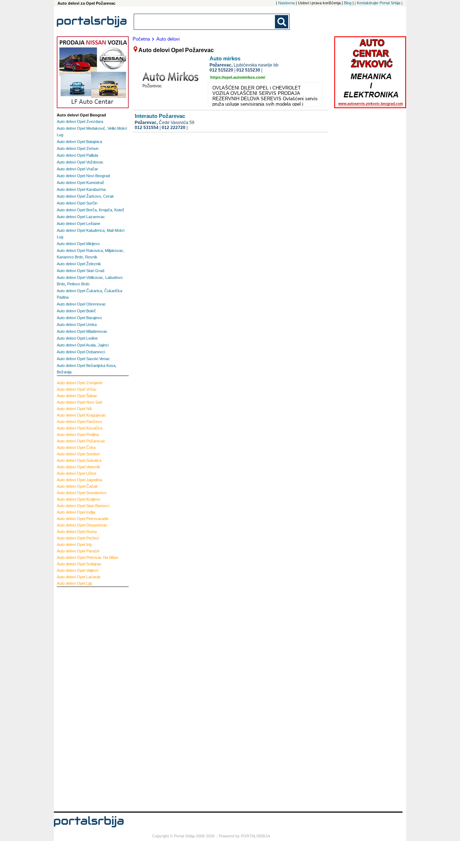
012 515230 (248, 70)
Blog (347, 3)
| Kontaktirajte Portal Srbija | (378, 3)
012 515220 (221, 70)
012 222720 (173, 127)
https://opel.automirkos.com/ (237, 77)
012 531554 (146, 127)
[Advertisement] (85, 698)
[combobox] (205, 21)
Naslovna (286, 3)
